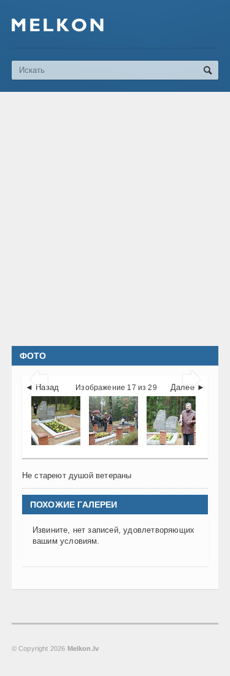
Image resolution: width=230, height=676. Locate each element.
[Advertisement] (115, 219)
